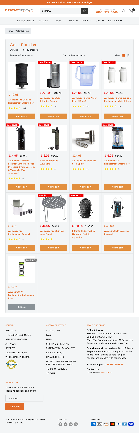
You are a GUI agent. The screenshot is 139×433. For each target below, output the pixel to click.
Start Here (113, 20)
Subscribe (15, 406)
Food (58, 20)
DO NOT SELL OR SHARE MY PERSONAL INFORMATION (61, 363)
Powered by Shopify (14, 422)
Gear (98, 20)
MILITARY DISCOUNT (16, 352)
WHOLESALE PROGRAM (17, 357)
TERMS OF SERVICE (56, 368)
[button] (131, 11)
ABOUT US (11, 330)
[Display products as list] (128, 55)
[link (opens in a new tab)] (11, 360)
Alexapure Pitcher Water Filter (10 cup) (84, 99)
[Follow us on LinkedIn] (76, 424)
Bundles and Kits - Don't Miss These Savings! (69, 2)
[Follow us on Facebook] (60, 424)
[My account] (123, 10)
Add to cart (21, 116)
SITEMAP (51, 373)
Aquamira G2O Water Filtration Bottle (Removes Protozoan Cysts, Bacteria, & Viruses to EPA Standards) (21, 167)
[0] (131, 11)
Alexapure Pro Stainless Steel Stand (52, 232)
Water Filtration (22, 31)
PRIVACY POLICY (55, 352)
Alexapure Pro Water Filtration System (50, 99)
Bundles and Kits (25, 20)
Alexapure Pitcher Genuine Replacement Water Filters (117, 99)
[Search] (84, 11)
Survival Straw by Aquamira (49, 162)
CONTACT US (53, 330)
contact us (106, 372)
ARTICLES (10, 343)
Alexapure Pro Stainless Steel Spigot (84, 162)
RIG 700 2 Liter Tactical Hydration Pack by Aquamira (83, 234)
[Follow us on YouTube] (71, 424)
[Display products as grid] (123, 55)
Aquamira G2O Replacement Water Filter (116, 162)
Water (72, 20)
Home (10, 31)
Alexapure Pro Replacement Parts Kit (19, 232)
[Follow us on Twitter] (65, 424)
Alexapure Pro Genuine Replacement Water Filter (21, 101)
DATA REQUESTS (55, 357)
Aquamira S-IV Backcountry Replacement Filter (21, 295)
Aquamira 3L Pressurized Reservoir (116, 232)
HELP (49, 339)
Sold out (22, 307)
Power (85, 20)
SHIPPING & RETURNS (57, 343)
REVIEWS (10, 348)
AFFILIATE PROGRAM (16, 339)
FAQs (48, 335)
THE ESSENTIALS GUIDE (18, 335)
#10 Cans (43, 20)
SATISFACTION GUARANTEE (60, 348)
